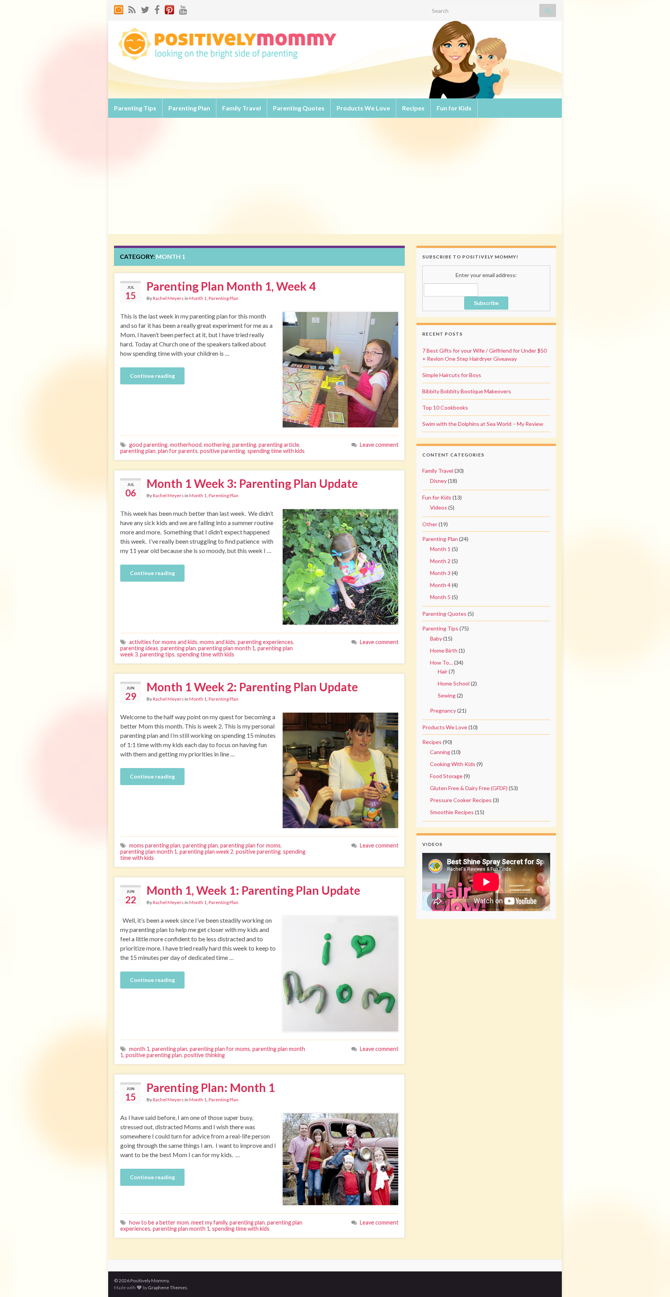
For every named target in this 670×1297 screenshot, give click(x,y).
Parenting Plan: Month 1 (211, 1087)
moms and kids (217, 642)
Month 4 (440, 585)
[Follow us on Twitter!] (145, 8)
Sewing (447, 695)
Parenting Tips (135, 108)
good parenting (148, 444)
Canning (440, 752)
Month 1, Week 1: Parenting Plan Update (253, 890)
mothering (217, 444)
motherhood (186, 444)
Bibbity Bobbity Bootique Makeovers (466, 391)
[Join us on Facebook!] (157, 8)
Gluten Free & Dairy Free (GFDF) (469, 788)
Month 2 (440, 561)
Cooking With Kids (452, 764)
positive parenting (222, 451)
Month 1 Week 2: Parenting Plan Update (252, 687)
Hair (442, 671)
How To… (441, 662)
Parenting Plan (189, 108)
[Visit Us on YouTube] (183, 8)
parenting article (279, 444)
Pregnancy (443, 710)
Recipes (413, 108)
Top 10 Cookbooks (445, 407)
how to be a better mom (159, 1222)
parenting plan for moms (250, 845)
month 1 (139, 1049)
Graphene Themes (167, 1287)
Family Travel (241, 108)
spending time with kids (276, 451)
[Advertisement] (335, 176)
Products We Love (363, 108)
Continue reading (152, 375)
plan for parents (178, 451)
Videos (438, 507)
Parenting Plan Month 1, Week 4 (231, 286)
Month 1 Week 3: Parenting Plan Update (252, 483)
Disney (438, 480)
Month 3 (440, 573)
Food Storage (446, 776)
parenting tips (157, 654)
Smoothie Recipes (452, 812)
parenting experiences (265, 642)
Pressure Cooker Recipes (461, 800)
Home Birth (444, 650)
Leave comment (379, 444)
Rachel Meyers (168, 298)
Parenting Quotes (299, 108)
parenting (244, 444)
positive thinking (204, 1055)
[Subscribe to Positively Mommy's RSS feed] (132, 8)
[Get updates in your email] (118, 8)
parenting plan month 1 (226, 648)
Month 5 (440, 597)
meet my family (209, 1222)
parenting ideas (139, 648)
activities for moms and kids (163, 642)
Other (429, 524)
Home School (454, 683)
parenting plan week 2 (206, 851)
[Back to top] (652, 1279)
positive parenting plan (154, 1055)
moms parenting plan (154, 845)
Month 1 (198, 298)
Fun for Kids (454, 108)
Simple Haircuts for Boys (451, 375)
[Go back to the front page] (335, 59)
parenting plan (137, 451)
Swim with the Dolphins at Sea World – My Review (482, 423)
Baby (436, 638)
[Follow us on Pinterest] (169, 8)
